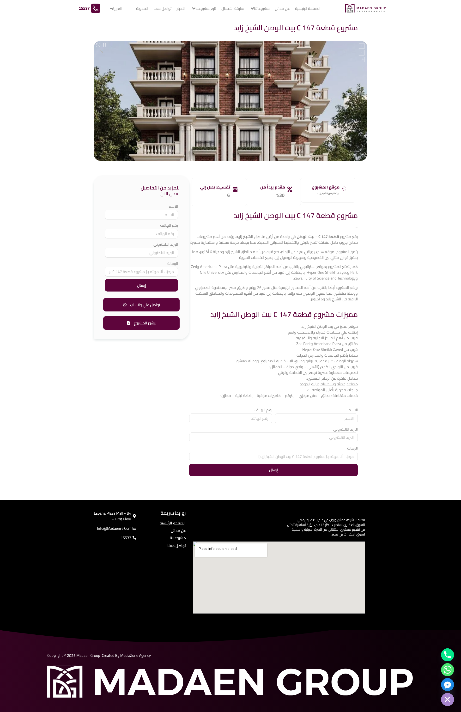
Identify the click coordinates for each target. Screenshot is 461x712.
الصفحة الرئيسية (307, 8)
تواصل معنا (162, 8)
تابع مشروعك (205, 8)
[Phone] (447, 654)
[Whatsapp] (447, 669)
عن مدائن (282, 8)
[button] (141, 323)
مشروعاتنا (262, 8)
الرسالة (352, 448)
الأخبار (181, 8)
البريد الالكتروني (345, 429)
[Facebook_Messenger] (447, 684)
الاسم (353, 410)
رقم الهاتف (263, 410)
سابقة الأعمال (232, 8)
